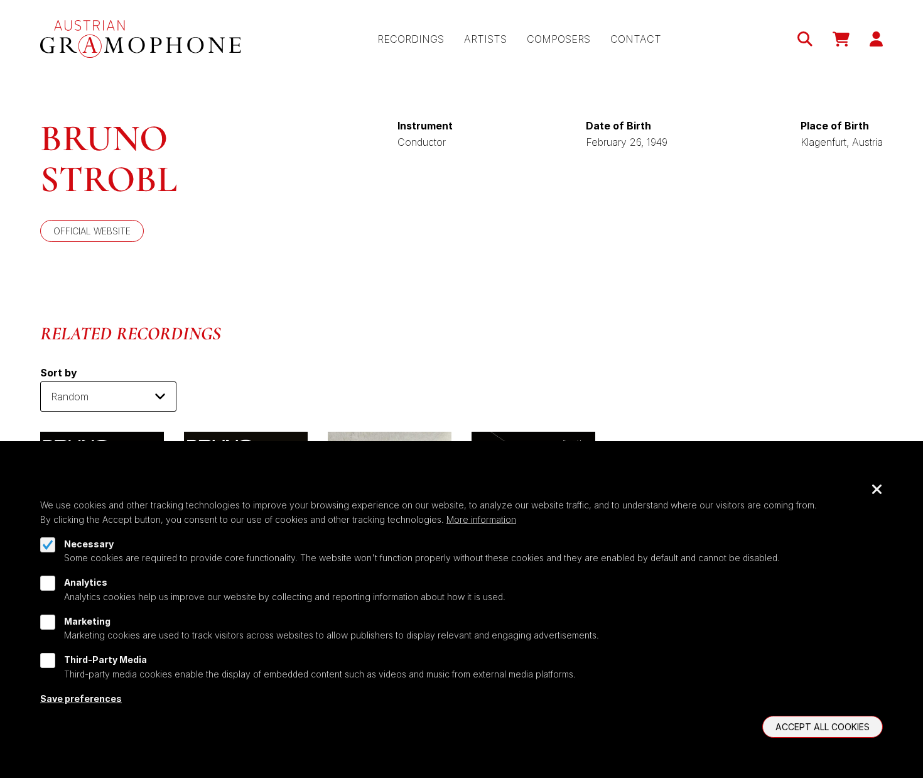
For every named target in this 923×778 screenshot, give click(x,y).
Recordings (410, 39)
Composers (558, 39)
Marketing (87, 621)
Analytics (85, 582)
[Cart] (841, 39)
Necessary (89, 544)
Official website (92, 231)
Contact (635, 39)
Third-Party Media (105, 659)
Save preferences (81, 698)
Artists (485, 39)
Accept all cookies (822, 726)
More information (481, 519)
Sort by (58, 372)
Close (877, 490)
